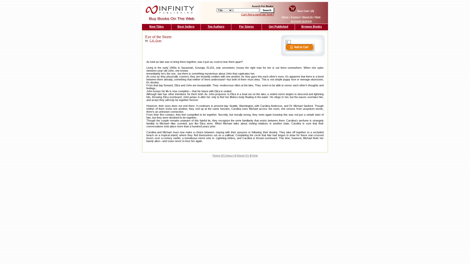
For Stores (246, 26)
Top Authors (216, 26)
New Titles (156, 26)
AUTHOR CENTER (301, 21)
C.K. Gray (156, 40)
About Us (307, 17)
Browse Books (311, 26)
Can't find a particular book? (257, 14)
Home (285, 17)
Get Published (278, 26)
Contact (295, 17)
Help (317, 17)
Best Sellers (186, 26)
